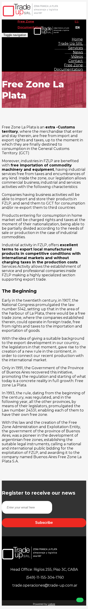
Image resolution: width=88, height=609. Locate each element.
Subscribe (44, 523)
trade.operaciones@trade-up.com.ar (44, 585)
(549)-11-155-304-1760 (45, 577)
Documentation (30, 27)
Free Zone (26, 21)
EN (77, 27)
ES (77, 21)
